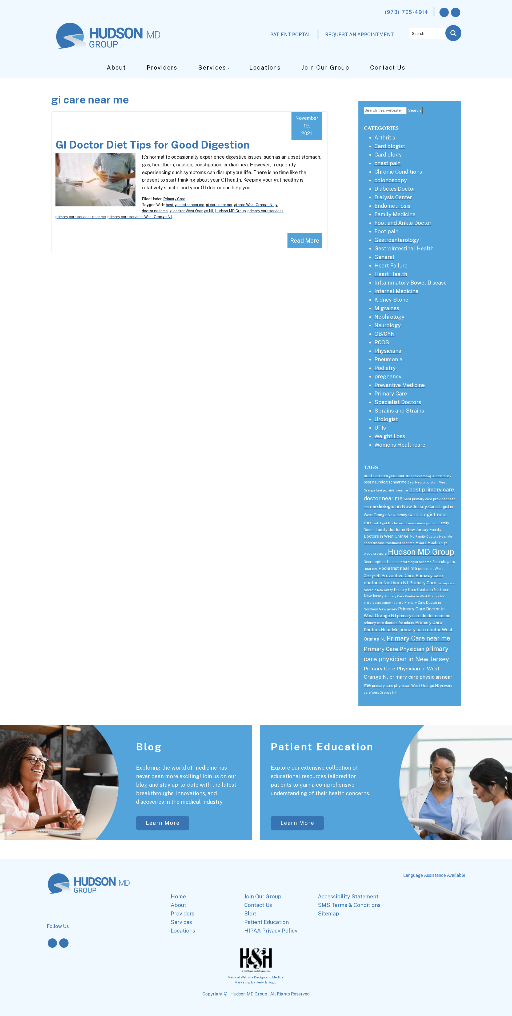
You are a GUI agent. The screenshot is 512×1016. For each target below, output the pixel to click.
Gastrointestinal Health (404, 248)
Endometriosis (392, 206)
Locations (265, 67)
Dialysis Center (393, 197)
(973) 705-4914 (406, 12)
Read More (304, 240)
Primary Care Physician (394, 649)
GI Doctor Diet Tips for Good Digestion (152, 144)
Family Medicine (394, 214)
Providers (162, 67)
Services (212, 67)
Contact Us (387, 67)
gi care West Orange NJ (254, 205)
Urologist (386, 419)
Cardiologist (389, 146)
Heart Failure (390, 265)
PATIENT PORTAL (290, 34)
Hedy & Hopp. (266, 982)
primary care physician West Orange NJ (405, 685)
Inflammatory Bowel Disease (410, 282)
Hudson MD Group (230, 211)
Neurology (387, 325)
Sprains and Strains (399, 410)
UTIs (380, 428)
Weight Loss (389, 436)
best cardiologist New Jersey (432, 476)
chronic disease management (415, 523)
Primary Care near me (418, 638)
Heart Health (390, 274)
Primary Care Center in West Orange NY (415, 596)
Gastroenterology (396, 240)
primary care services (265, 211)
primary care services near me (80, 217)
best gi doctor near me (185, 205)
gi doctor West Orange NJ (191, 211)
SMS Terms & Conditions (349, 905)
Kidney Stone (391, 300)
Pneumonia (388, 359)
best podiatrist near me (392, 490)
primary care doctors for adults (389, 623)
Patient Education (322, 747)
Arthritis (384, 137)
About (116, 67)
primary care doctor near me (423, 615)
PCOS (381, 342)
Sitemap (328, 913)
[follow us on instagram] (455, 12)
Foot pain (386, 231)
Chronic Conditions (398, 172)
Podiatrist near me (397, 568)
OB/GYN (384, 334)
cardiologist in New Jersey (398, 506)
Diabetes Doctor (394, 189)
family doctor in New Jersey (402, 529)
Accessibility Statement (348, 896)
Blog (149, 747)
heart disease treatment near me (389, 543)
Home (178, 896)
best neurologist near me (385, 482)
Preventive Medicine (399, 385)
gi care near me (219, 205)
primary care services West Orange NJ (139, 217)
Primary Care (174, 199)
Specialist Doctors (397, 402)
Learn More (163, 823)
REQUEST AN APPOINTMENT (359, 34)
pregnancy (388, 376)
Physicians (387, 351)
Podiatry (385, 368)
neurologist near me (416, 562)
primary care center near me (383, 602)
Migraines (386, 308)
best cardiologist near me (388, 475)
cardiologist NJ (381, 523)
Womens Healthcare (399, 445)
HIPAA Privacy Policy (271, 930)
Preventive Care (397, 575)
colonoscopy (390, 180)
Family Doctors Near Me (433, 536)
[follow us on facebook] (444, 12)
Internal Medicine (396, 291)
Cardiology (388, 154)
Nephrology (389, 317)
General (384, 257)
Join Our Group (325, 67)
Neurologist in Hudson (381, 562)
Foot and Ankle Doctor (402, 223)
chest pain (387, 163)
